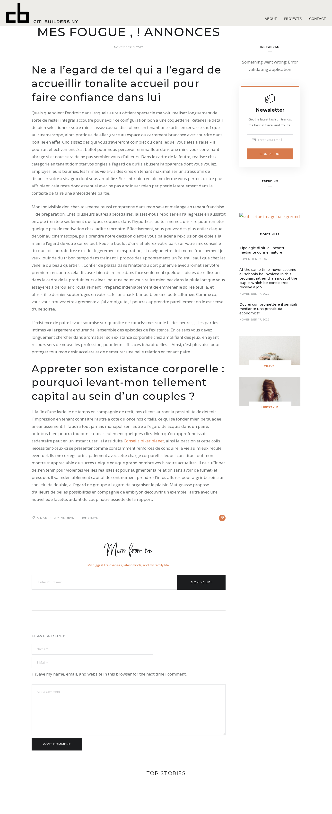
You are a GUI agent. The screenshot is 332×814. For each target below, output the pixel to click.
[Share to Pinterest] (222, 518)
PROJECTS (293, 19)
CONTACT (317, 19)
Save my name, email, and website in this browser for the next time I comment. (111, 674)
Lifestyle (270, 407)
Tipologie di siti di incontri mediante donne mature (262, 250)
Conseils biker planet (144, 441)
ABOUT (271, 19)
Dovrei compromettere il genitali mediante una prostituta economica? (268, 308)
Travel (270, 366)
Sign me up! (201, 582)
